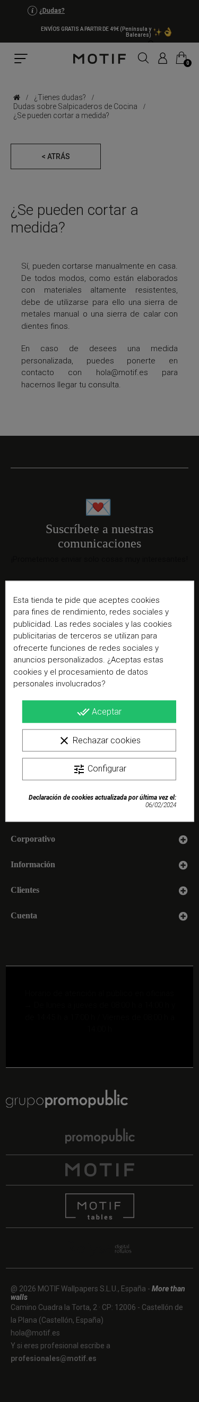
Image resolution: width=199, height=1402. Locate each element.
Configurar (99, 768)
